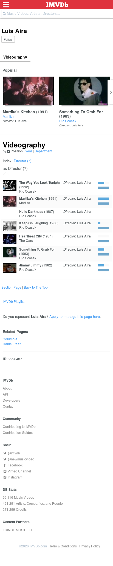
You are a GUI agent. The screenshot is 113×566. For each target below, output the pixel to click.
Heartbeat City (30, 236)
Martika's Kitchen (19, 111)
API (5, 394)
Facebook (14, 465)
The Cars (26, 240)
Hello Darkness (31, 211)
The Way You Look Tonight (39, 182)
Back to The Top (36, 287)
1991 (42, 111)
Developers (11, 400)
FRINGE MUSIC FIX (17, 529)
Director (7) (22, 160)
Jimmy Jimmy (30, 265)
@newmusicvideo (20, 459)
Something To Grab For (81, 111)
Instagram (14, 477)
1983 (65, 116)
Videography (15, 57)
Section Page (11, 287)
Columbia (10, 338)
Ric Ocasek (67, 120)
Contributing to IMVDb (19, 426)
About (7, 388)
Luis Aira (21, 120)
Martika (8, 116)
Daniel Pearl (12, 343)
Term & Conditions (63, 546)
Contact (8, 406)
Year (28, 151)
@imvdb (13, 453)
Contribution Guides (18, 432)
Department (43, 151)
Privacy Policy (89, 546)
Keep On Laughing (33, 222)
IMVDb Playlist (13, 301)
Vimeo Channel (19, 471)
